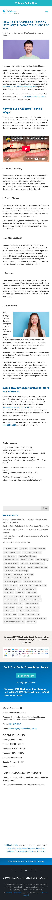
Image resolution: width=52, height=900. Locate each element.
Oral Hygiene (20, 592)
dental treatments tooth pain (37, 567)
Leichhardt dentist (11, 845)
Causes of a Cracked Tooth (32, 552)
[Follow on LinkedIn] (40, 870)
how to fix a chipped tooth (12, 582)
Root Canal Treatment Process (30, 600)
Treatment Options (10, 614)
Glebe (24, 848)
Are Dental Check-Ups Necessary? (16, 542)
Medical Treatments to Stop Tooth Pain (33, 585)
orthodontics (31, 592)
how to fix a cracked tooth (32, 582)
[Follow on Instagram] (26, 870)
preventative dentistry (33, 596)
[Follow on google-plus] (21, 870)
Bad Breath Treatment (37, 549)
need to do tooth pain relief (27, 589)
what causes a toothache (12, 618)
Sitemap (41, 861)
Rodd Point (41, 851)
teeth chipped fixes (32, 603)
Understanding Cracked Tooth (29, 614)
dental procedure (9, 567)
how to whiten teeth (10, 585)
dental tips (21, 567)
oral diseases (8, 592)
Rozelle (18, 848)
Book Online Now (27, 3)
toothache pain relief (32, 607)
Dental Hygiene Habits (11, 563)
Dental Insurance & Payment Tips (32, 563)
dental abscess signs (11, 560)
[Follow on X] (16, 870)
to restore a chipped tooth (34, 96)
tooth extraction (9, 611)
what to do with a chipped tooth (14, 622)
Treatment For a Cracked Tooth (27, 611)
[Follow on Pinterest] (36, 870)
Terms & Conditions (28, 861)
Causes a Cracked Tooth (12, 552)
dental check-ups (27, 560)
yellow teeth (31, 622)
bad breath (23, 549)
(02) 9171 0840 (9, 425)
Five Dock (29, 851)
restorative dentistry (10, 600)
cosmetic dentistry (10, 556)
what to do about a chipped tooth (35, 618)
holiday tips (29, 574)
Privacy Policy (13, 861)
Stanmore (31, 848)
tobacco (19, 607)
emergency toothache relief (13, 574)
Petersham (40, 848)
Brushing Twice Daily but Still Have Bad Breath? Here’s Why (26, 526)
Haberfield (11, 848)
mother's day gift (9, 589)
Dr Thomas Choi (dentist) (14, 33)
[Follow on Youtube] (31, 870)
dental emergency (42, 560)
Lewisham (10, 851)
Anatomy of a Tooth (10, 549)
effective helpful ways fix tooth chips (16, 571)
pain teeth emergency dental (13, 596)
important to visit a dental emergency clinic (20, 87)
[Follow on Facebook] (11, 870)
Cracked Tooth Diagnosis (27, 556)
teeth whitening (9, 607)
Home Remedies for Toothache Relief (16, 578)
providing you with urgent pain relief (17, 407)
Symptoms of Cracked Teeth (13, 603)
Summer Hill (20, 851)
